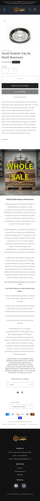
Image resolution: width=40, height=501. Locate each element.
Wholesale (20, 474)
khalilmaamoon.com (19, 421)
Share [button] (6, 139)
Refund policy (13, 424)
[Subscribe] (30, 384)
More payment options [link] (20, 97)
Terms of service (32, 424)
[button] (4, 9)
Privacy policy (22, 424)
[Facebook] (16, 486)
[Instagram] (24, 486)
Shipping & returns (20, 471)
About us (20, 468)
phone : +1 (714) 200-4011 (20, 455)
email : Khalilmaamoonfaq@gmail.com (20, 459)
